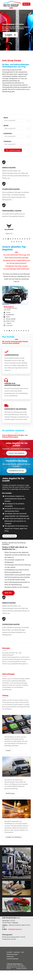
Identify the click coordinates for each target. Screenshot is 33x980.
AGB (22, 952)
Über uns (8, 593)
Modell (6, 125)
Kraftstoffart (8, 133)
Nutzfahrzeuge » (10, 793)
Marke (6, 118)
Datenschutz (10, 956)
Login (8, 34)
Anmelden (9, 952)
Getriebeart (7, 141)
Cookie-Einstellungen (12, 958)
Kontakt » (8, 750)
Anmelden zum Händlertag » (14, 837)
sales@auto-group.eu (15, 929)
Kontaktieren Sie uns (16, 471)
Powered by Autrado (21, 968)
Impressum (16, 952)
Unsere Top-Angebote (16, 453)
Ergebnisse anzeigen (13, 150)
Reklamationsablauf (12, 954)
